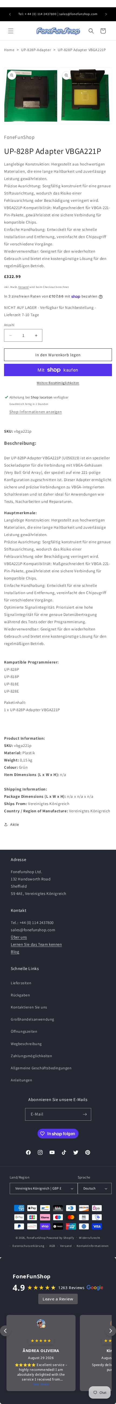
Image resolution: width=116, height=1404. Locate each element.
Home (9, 49)
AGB (52, 1246)
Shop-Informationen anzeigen (35, 411)
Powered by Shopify (60, 1237)
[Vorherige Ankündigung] (10, 14)
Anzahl (9, 325)
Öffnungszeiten (24, 1031)
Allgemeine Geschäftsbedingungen (41, 1068)
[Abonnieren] (85, 1114)
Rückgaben (20, 995)
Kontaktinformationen (92, 1246)
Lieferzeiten (21, 982)
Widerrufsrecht (89, 1238)
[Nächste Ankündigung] (106, 14)
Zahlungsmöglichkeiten (31, 1055)
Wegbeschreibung (26, 1043)
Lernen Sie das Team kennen (36, 944)
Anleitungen (21, 1080)
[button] (11, 31)
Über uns (19, 937)
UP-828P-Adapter (36, 49)
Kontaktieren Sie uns (29, 1007)
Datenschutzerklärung (28, 1246)
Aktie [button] (14, 824)
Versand (23, 287)
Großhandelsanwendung (32, 1019)
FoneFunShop (36, 1237)
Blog (15, 951)
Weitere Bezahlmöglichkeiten (58, 383)
